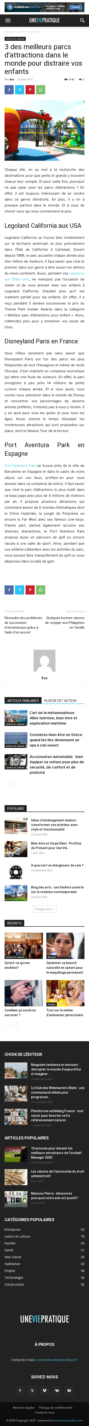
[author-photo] (44, 672)
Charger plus (43, 909)
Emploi (51, 1004)
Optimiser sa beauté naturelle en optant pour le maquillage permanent (64, 967)
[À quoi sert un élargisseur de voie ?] (16, 871)
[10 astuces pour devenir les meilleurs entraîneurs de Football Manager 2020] (16, 1154)
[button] (7, 20)
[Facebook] (9, 89)
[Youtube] (69, 1390)
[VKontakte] (56, 1390)
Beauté (52, 957)
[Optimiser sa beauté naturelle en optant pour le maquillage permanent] (65, 946)
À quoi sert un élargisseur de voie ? (57, 865)
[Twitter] (19, 89)
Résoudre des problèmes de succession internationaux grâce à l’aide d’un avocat (23, 625)
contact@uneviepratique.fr (57, 1360)
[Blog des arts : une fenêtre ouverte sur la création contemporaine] (16, 893)
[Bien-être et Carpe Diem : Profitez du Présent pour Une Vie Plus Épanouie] (16, 849)
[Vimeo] (44, 1390)
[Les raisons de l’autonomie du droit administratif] (16, 1177)
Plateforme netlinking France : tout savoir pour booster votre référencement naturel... (57, 1115)
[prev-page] (7, 784)
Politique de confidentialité (56, 1408)
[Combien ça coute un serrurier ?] (24, 993)
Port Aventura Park (20, 465)
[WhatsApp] (40, 89)
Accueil (9, 31)
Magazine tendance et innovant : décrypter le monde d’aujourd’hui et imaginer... (56, 1069)
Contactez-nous (45, 1412)
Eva (12, 79)
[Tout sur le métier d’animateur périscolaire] (65, 993)
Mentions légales (24, 1408)
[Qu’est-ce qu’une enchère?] (24, 946)
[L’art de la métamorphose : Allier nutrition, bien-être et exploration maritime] (16, 718)
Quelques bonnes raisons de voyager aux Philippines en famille (64, 623)
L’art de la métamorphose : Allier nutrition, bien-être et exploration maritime (53, 717)
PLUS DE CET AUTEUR (60, 701)
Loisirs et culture (28, 31)
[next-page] (15, 784)
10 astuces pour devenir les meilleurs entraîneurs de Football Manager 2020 (56, 1152)
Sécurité (10, 1004)
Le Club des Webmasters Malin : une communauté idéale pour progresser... (57, 1092)
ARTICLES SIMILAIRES (23, 701)
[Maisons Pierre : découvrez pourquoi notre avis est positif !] (16, 1199)
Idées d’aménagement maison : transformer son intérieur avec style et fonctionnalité (54, 824)
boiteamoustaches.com (68, 1420)
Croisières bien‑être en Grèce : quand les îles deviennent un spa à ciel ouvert (57, 739)
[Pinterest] (30, 89)
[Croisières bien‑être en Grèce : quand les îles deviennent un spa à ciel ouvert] (16, 740)
